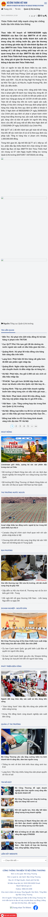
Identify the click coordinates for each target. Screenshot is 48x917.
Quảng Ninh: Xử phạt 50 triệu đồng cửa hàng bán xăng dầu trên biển (23, 353)
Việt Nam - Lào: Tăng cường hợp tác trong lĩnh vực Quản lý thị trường (24, 404)
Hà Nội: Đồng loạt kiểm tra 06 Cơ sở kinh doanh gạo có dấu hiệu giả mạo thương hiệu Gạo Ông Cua (24, 412)
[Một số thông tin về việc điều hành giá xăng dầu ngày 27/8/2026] (8, 835)
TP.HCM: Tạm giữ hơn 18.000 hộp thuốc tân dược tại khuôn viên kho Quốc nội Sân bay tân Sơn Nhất (23, 383)
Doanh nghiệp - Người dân (14, 608)
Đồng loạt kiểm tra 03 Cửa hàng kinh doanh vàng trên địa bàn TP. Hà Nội (22, 419)
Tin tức (18, 9)
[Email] (41, 15)
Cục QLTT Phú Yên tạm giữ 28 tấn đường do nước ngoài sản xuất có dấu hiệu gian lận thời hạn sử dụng (23, 346)
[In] (39, 15)
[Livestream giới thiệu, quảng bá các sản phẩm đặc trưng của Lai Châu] (24, 449)
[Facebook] (35, 907)
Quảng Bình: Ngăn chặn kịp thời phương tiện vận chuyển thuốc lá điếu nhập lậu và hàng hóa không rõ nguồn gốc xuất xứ (24, 368)
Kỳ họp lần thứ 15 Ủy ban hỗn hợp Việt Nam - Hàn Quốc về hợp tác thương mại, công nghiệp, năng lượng (31, 845)
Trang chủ (7, 9)
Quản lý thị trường (32, 9)
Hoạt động (6, 432)
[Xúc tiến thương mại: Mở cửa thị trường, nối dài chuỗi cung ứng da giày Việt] (24, 568)
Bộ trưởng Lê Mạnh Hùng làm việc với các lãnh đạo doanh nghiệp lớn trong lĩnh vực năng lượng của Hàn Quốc (24, 474)
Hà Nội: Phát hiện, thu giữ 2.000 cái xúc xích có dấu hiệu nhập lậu (24, 375)
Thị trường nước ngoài (13, 492)
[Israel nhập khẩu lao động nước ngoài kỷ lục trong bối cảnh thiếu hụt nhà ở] (24, 510)
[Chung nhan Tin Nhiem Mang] (20, 907)
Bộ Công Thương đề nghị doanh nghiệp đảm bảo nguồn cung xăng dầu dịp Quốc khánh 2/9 (31, 790)
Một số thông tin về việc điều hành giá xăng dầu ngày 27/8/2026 (31, 833)
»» (36, 426)
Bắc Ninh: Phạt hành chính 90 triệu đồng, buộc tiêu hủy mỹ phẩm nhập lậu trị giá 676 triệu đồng (24, 397)
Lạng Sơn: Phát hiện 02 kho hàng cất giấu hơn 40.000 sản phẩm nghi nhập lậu (23, 360)
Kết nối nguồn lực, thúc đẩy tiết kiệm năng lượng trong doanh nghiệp (31, 811)
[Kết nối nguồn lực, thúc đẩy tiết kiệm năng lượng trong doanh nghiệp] (8, 813)
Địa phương (7, 550)
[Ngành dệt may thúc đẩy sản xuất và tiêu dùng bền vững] (24, 684)
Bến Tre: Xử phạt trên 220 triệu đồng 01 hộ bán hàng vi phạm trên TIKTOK (24, 338)
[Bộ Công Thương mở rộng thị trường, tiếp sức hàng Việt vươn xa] (8, 802)
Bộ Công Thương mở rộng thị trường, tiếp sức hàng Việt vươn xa (31, 800)
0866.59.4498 (27, 889)
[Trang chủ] (22, 4)
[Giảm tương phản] (46, 15)
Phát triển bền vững (11, 666)
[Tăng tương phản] (44, 15)
